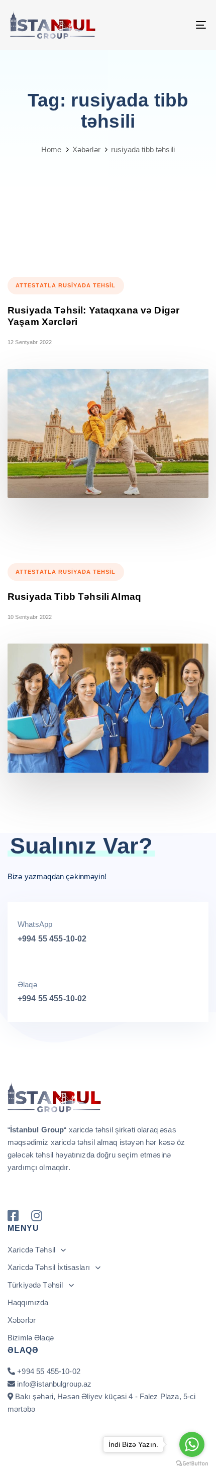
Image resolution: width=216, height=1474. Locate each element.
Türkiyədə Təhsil (35, 1285)
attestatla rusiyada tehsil (66, 285)
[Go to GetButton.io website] (192, 1463)
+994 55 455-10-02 (52, 938)
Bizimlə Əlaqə (31, 1337)
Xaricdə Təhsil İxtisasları (49, 1267)
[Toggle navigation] (173, 25)
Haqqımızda (28, 1302)
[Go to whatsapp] (191, 1444)
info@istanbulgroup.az (54, 1384)
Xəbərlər (22, 1320)
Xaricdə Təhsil (31, 1249)
